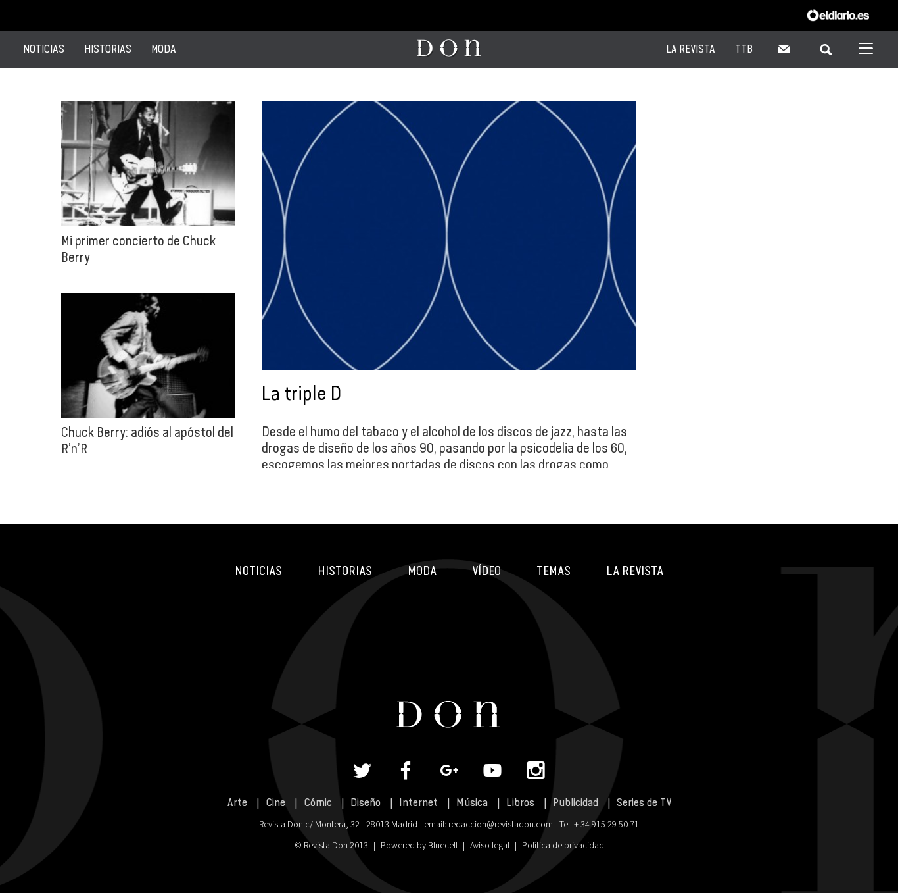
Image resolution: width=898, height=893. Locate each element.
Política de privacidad (563, 845)
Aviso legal (489, 845)
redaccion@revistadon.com (500, 824)
